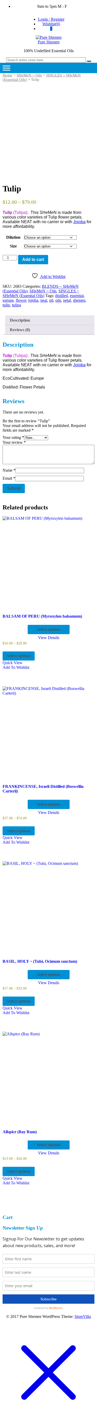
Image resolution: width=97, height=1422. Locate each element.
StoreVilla (82, 1316)
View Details (48, 637)
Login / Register (51, 19)
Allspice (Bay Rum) (20, 1132)
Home (7, 75)
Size (13, 246)
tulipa (16, 305)
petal (67, 300)
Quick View (13, 663)
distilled (61, 295)
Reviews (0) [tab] (20, 330)
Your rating (13, 437)
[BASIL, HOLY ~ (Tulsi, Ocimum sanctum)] (48, 907)
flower (21, 300)
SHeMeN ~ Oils (29, 75)
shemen (79, 300)
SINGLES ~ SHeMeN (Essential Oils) (41, 293)
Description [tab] (20, 320)
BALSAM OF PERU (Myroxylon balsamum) (42, 616)
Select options (49, 629)
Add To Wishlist (16, 667)
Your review (14, 442)
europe (8, 300)
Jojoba (79, 222)
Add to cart (33, 259)
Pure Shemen (48, 42)
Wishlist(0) (51, 24)
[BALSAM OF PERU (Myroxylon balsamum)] (48, 562)
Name (9, 470)
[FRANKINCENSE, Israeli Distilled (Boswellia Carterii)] (48, 732)
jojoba (33, 300)
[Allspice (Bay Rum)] (48, 1077)
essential (77, 295)
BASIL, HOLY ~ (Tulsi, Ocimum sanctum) (40, 961)
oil (51, 300)
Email (9, 478)
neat (43, 300)
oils (58, 300)
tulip (6, 305)
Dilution (13, 237)
